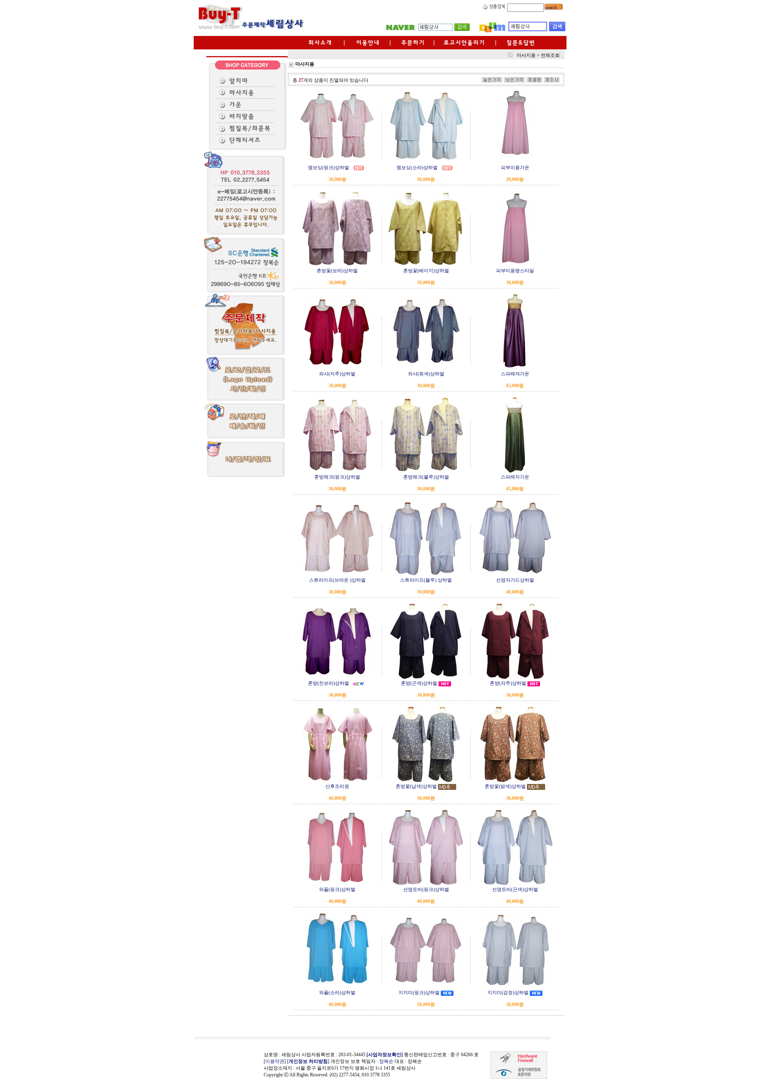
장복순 (386, 1061)
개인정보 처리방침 (308, 1061)
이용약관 (274, 1061)
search (550, 7)
